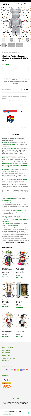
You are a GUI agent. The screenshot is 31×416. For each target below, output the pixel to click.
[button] (17, 3)
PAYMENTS (5, 360)
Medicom (8, 102)
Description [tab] (15, 135)
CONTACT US (6, 350)
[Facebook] (22, 90)
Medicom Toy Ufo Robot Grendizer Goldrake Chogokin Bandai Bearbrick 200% (20, 271)
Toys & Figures (9, 52)
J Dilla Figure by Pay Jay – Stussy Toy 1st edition (20, 331)
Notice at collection (8, 414)
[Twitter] (25, 90)
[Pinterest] (27, 90)
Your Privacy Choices (14, 411)
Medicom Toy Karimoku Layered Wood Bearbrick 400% (20, 302)
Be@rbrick (13, 148)
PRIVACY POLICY (7, 355)
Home (3, 52)
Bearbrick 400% (17, 52)
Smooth (25, 179)
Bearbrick (10, 96)
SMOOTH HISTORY (7, 347)
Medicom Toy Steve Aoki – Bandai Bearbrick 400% (6, 301)
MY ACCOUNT (6, 353)
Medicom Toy (13, 102)
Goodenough (20, 100)
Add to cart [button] (5, 276)
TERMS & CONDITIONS (8, 358)
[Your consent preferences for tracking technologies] (28, 413)
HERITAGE (22, 96)
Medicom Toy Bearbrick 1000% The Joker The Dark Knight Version (7, 270)
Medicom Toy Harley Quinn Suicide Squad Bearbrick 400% (7, 331)
